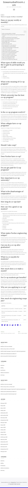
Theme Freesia (19, 482)
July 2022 (3, 405)
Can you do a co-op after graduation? (10, 52)
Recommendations (5, 372)
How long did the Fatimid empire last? (9, 356)
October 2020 (4, 417)
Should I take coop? (6, 42)
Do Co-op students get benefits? (9, 56)
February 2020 (4, 437)
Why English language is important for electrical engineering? (13, 351)
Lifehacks (3, 370)
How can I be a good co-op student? (9, 50)
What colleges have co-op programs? (9, 41)
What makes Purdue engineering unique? (11, 51)
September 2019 (5, 449)
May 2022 (3, 410)
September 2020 (5, 420)
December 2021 (5, 412)
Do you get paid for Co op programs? (9, 45)
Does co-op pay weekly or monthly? (12, 16)
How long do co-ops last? (7, 48)
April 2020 (4, 432)
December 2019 (5, 441)
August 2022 (4, 403)
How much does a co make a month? (10, 55)
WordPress (25, 482)
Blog (2, 14)
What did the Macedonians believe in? (9, 353)
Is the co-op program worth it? (8, 39)
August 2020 (4, 422)
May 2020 (3, 429)
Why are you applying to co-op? (8, 57)
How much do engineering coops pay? (10, 59)
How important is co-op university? (9, 46)
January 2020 (4, 439)
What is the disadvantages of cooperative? (10, 47)
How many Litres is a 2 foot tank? (8, 348)
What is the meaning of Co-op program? (9, 37)
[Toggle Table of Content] (24, 32)
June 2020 (4, 427)
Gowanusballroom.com (14, 3)
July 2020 (3, 425)
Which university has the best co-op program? (11, 38)
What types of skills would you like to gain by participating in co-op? (13, 35)
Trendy (3, 375)
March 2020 (4, 434)
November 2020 (5, 415)
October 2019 (4, 446)
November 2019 (5, 444)
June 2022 (4, 408)
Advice (3, 365)
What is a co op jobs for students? (9, 54)
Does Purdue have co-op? (7, 43)
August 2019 (4, 451)
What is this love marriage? (7, 346)
